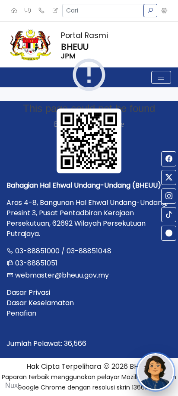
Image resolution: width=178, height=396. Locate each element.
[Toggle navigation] (161, 77)
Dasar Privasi (28, 292)
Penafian (21, 313)
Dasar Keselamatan (40, 303)
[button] (164, 10)
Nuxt (12, 385)
